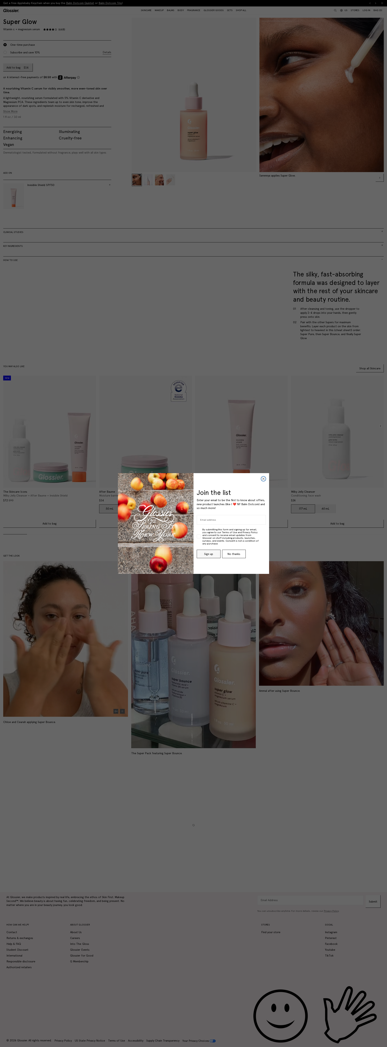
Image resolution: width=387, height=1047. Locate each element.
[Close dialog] (263, 478)
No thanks (233, 554)
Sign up (208, 554)
